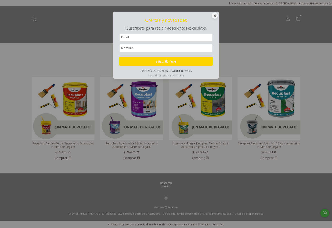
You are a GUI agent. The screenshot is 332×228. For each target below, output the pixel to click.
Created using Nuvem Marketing (166, 75)
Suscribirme (166, 61)
